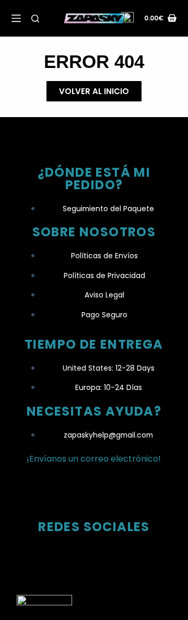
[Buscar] (35, 18)
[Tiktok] (94, 557)
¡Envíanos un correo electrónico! (94, 459)
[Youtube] (135, 557)
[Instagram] (53, 557)
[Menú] (16, 18)
